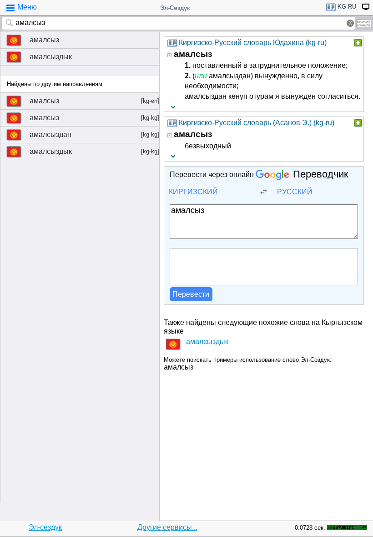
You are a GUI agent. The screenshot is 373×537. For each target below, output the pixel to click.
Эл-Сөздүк (175, 8)
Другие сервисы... (167, 527)
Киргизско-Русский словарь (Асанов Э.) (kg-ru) (256, 123)
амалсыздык (51, 57)
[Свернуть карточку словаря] (357, 42)
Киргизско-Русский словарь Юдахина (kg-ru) (253, 42)
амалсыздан (94, 134)
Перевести (190, 294)
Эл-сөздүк (45, 527)
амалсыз (44, 40)
